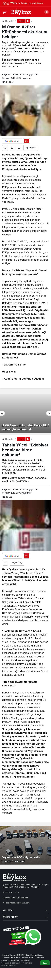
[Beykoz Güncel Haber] (21, 11)
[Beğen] (5, 148)
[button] (46, 12)
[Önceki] (4, 3)
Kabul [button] (45, 963)
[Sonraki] (8, 3)
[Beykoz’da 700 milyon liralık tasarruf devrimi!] (25, 845)
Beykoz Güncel (10, 74)
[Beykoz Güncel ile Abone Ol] (26, 141)
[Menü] (5, 12)
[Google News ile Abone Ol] (12, 141)
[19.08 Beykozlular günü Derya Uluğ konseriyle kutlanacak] (25, 413)
